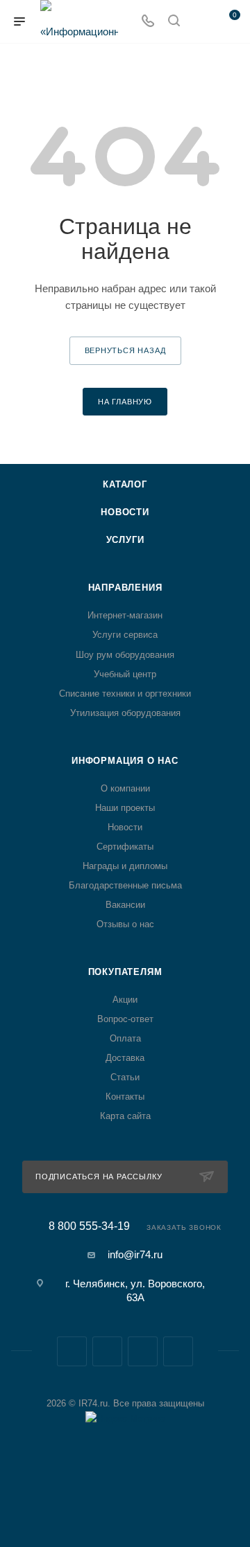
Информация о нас (125, 760)
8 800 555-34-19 (89, 1226)
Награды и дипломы (125, 866)
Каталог (125, 484)
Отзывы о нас (125, 924)
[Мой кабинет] (200, 22)
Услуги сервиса (125, 634)
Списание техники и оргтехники (125, 693)
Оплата (125, 1038)
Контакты (125, 1096)
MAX (143, 1351)
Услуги (125, 540)
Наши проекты (125, 808)
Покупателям (125, 972)
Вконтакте (72, 1351)
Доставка (125, 1058)
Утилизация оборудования (125, 713)
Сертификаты (125, 846)
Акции (125, 999)
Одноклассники (178, 1351)
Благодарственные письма (125, 885)
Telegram (107, 1351)
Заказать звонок (184, 1227)
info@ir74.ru (135, 1254)
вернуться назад (125, 350)
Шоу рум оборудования (125, 655)
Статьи (125, 1077)
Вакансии (125, 905)
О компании (125, 788)
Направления (125, 587)
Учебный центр (125, 674)
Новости (125, 512)
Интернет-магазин (125, 615)
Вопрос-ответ (125, 1019)
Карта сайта (125, 1116)
